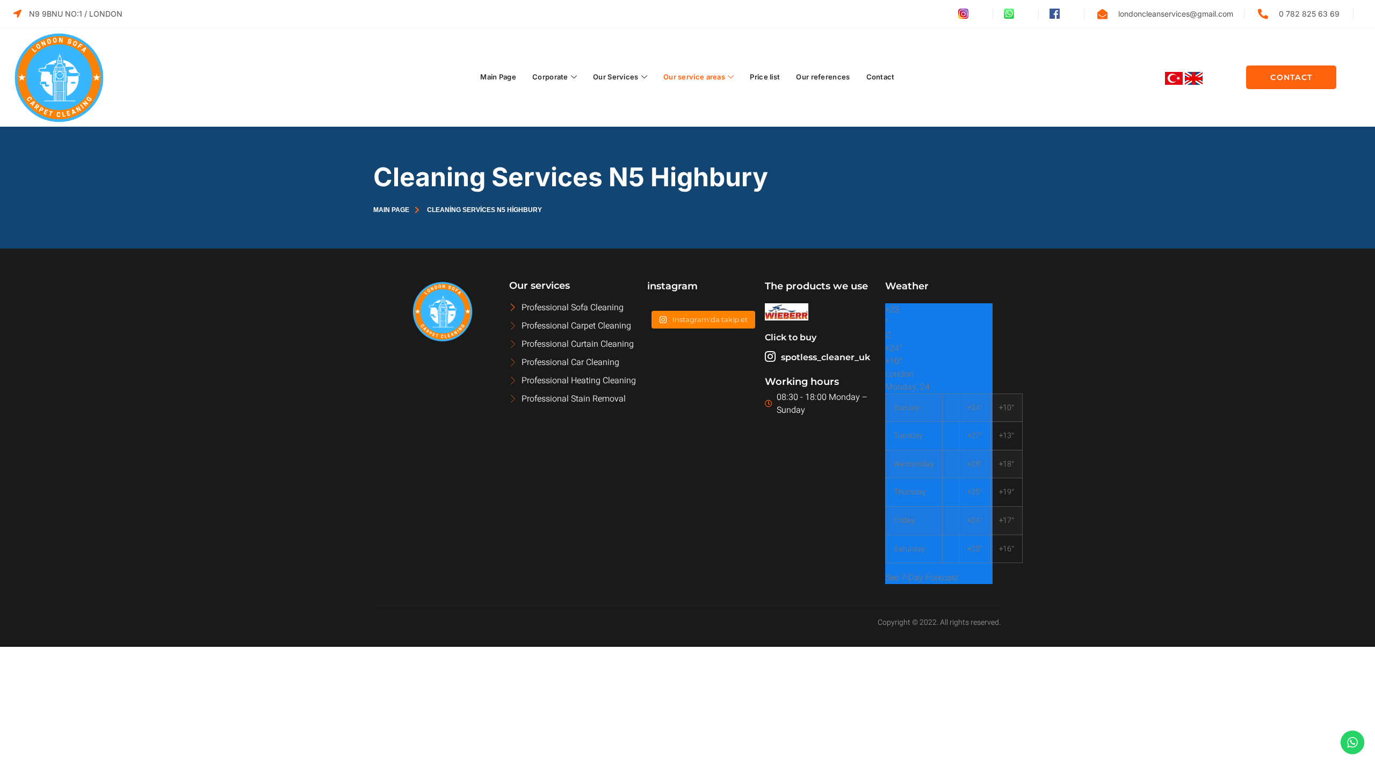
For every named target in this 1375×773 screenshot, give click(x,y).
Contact (880, 76)
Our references (823, 76)
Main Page (498, 76)
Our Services (616, 76)
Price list (765, 76)
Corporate (550, 76)
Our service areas (694, 76)
